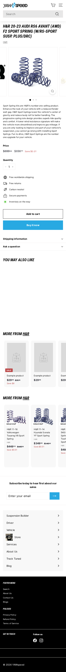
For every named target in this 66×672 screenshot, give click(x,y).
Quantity (8, 160)
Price (6, 145)
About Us (7, 593)
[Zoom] (52, 91)
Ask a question (11, 246)
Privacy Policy (9, 615)
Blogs (5, 602)
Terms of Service (11, 623)
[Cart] (53, 5)
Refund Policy (9, 619)
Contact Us (8, 597)
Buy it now (33, 225)
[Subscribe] (54, 496)
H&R (5, 42)
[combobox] (33, 14)
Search (6, 589)
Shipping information (15, 238)
